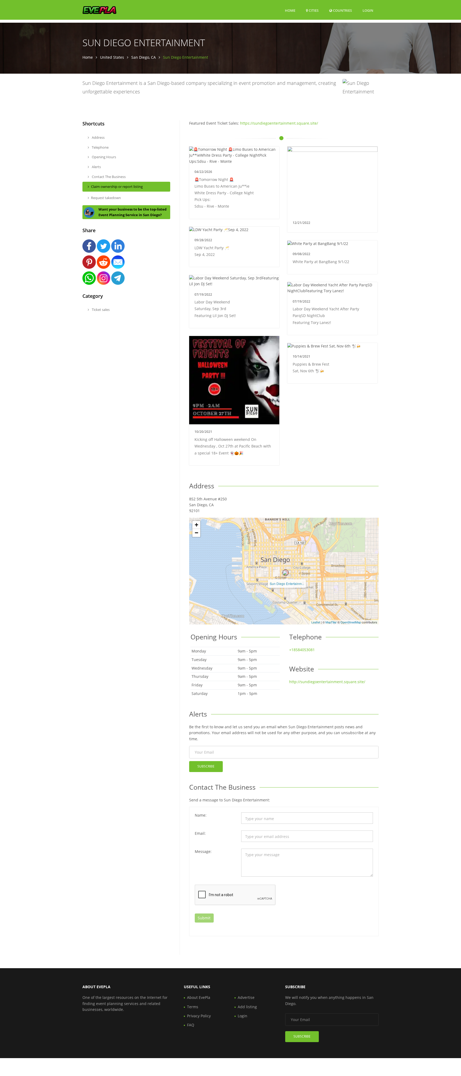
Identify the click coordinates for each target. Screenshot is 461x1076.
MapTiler (331, 622)
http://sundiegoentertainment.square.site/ (327, 681)
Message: (203, 851)
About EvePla (198, 997)
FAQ (190, 1024)
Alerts (96, 166)
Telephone (100, 147)
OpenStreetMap (350, 622)
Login (368, 10)
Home (290, 10)
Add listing (247, 1006)
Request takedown (106, 197)
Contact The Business (108, 176)
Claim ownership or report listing (117, 186)
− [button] (196, 532)
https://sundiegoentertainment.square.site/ (279, 123)
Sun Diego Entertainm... (287, 583)
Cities (313, 10)
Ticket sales (100, 309)
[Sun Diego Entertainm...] (285, 572)
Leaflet (315, 622)
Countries (342, 10)
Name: (200, 815)
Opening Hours (103, 157)
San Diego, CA (143, 57)
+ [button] (196, 524)
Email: (200, 833)
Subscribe (205, 766)
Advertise (246, 997)
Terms (192, 1006)
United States (112, 57)
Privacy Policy (199, 1015)
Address (98, 137)
